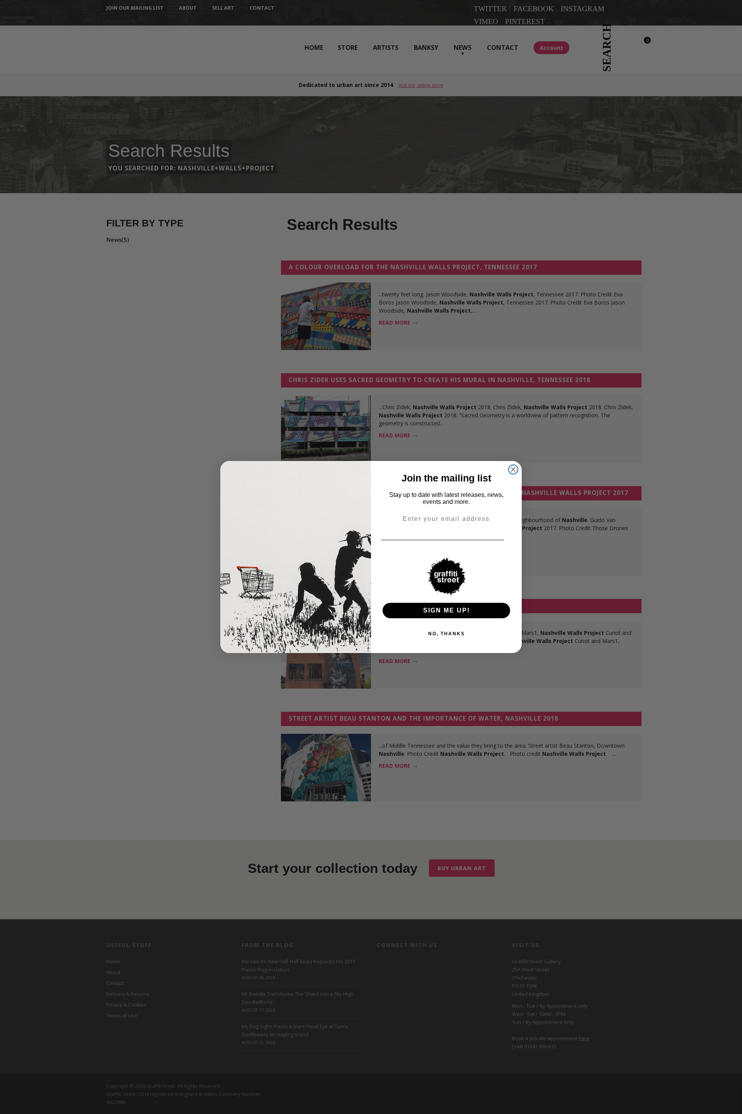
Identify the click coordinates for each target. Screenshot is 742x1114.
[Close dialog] (513, 469)
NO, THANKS (446, 633)
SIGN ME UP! (446, 610)
